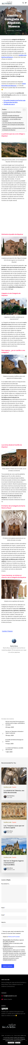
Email (3, 915)
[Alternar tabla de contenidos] (23, 109)
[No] (26, 1040)
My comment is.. (5, 883)
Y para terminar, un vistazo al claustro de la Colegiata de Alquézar (13, 129)
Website (3, 922)
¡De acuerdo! (11, 1042)
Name (3, 907)
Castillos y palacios (7, 631)
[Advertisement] (14, 216)
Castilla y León (7, 787)
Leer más (18, 1042)
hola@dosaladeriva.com (10, 996)
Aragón (11, 10)
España (17, 10)
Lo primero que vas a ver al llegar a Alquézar (11, 112)
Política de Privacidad (14, 936)
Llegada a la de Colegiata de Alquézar (12, 117)
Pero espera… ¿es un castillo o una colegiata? (11, 120)
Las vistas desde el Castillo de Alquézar (13, 122)
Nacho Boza (11, 30)
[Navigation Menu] (26, 3)
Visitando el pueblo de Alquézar (10, 115)
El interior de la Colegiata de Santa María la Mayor (13, 125)
